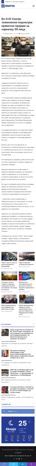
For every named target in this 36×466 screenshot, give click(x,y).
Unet (18, 452)
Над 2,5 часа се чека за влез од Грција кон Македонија (9, 264)
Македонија (13, 341)
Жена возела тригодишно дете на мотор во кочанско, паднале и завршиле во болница (26, 285)
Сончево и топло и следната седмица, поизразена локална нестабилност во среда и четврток (9, 285)
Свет (11, 360)
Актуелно (6, 341)
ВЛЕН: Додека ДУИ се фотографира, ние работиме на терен (8, 307)
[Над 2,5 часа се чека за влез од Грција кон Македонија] (9, 256)
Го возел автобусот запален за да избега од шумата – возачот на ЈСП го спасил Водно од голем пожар (22, 389)
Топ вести (13, 395)
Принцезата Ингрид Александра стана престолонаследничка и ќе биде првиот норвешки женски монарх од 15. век (22, 354)
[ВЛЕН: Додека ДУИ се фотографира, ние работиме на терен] (9, 299)
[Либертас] (8, 6)
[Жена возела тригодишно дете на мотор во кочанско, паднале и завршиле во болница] (27, 275)
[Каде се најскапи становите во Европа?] (27, 256)
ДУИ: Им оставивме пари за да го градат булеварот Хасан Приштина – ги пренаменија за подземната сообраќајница (21, 372)
